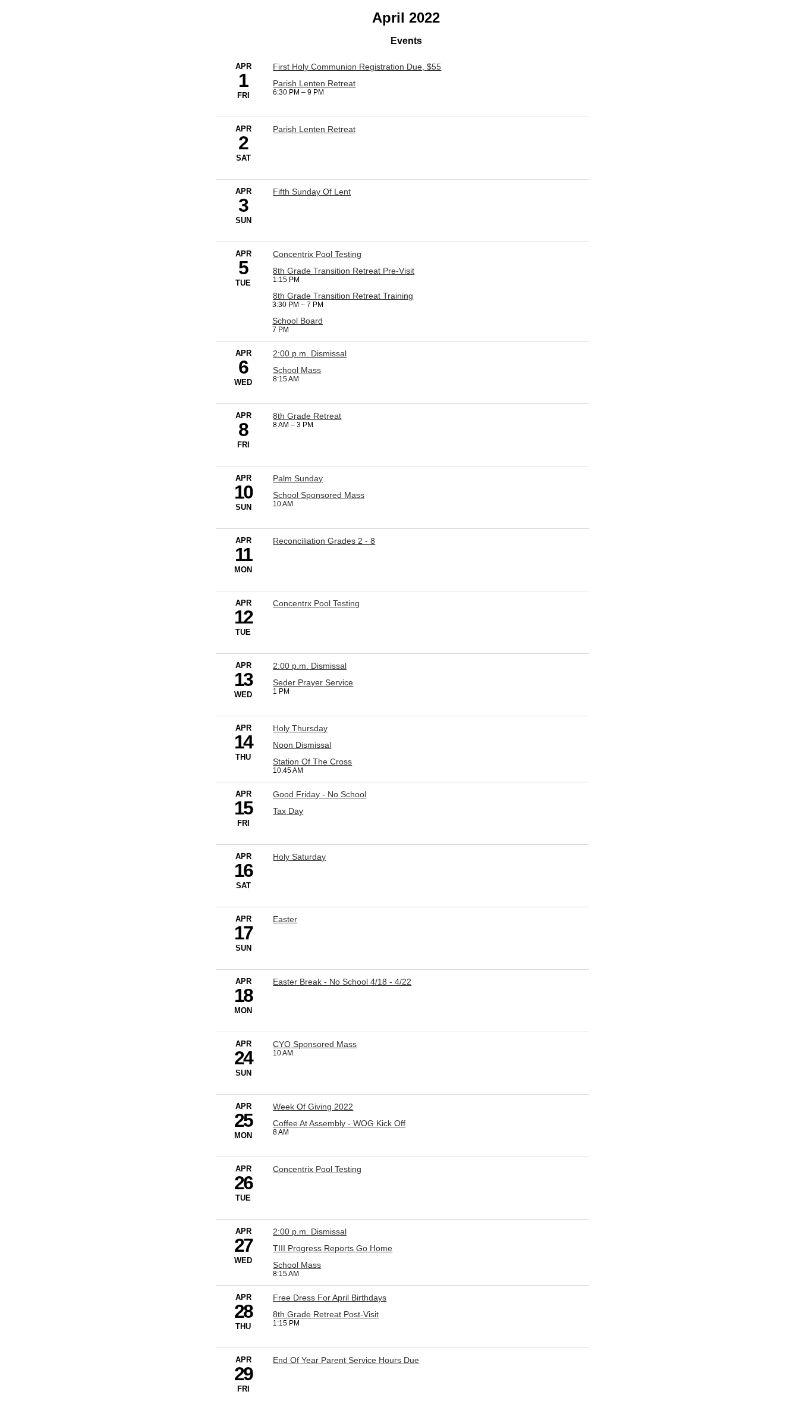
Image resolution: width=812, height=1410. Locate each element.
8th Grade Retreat (307, 416)
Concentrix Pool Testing (317, 254)
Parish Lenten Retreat (314, 83)
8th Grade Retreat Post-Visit (326, 1314)
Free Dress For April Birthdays (329, 1297)
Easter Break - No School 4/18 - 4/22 (342, 981)
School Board (297, 320)
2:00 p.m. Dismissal (310, 353)
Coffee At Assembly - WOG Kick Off (339, 1123)
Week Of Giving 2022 (313, 1106)
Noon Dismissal (302, 745)
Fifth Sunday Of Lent (312, 191)
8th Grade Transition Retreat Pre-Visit (343, 270)
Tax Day (288, 811)
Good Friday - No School (319, 794)
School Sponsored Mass (318, 495)
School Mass (297, 370)
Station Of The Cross (312, 761)
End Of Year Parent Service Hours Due (346, 1360)
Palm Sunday (298, 478)
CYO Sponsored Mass (315, 1044)
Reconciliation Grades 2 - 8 (324, 541)
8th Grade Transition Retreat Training (343, 295)
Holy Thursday (300, 728)
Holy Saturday (299, 856)
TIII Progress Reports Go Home (332, 1248)
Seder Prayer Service (313, 682)
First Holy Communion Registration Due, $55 (357, 66)
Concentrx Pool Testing (316, 603)
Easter (285, 919)
